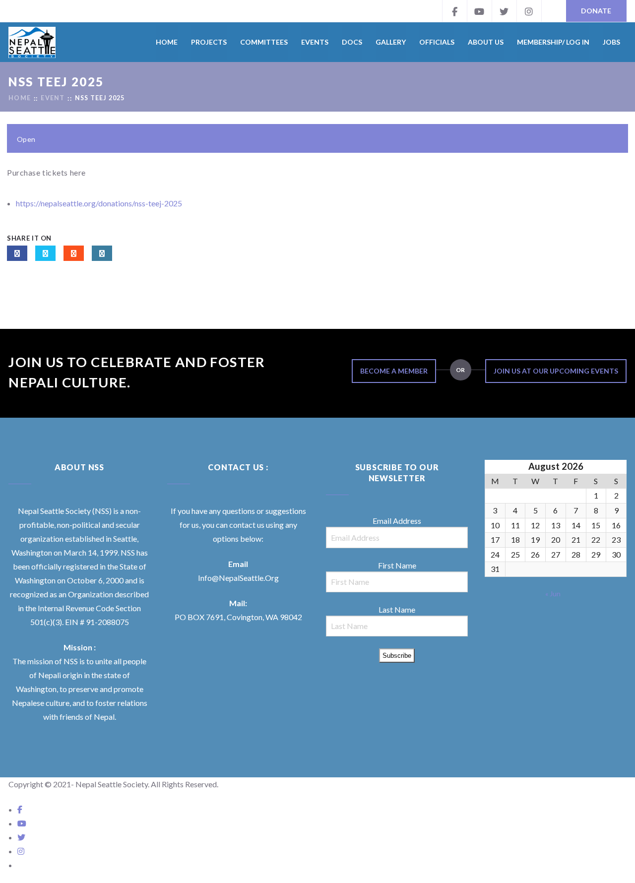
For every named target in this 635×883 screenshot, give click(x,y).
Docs (352, 42)
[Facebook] (454, 11)
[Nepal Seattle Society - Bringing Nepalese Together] (32, 42)
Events (314, 42)
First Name (397, 565)
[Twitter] (504, 11)
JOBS (611, 42)
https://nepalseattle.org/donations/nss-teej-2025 (99, 203)
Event (52, 98)
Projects (209, 42)
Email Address (397, 520)
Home (167, 42)
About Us (486, 42)
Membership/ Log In (553, 42)
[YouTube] (479, 11)
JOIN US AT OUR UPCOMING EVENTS (556, 371)
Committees (264, 42)
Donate (596, 10)
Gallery (391, 42)
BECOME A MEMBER (394, 371)
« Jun (553, 593)
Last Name (397, 609)
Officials (436, 42)
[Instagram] (528, 11)
